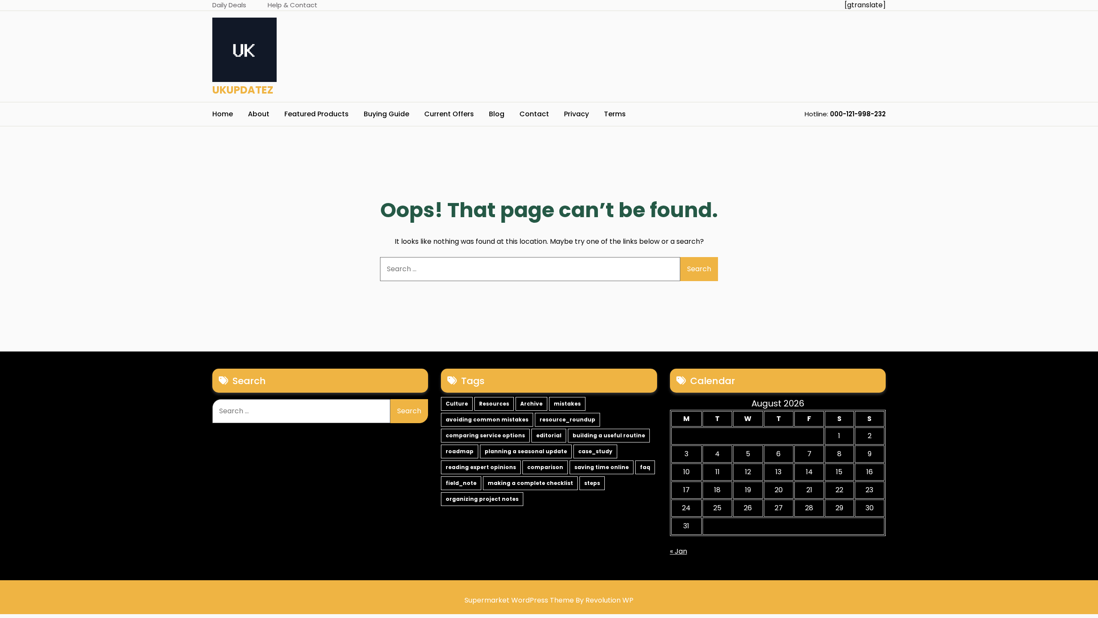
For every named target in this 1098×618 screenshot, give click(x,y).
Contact (534, 114)
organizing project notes (482, 499)
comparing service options (485, 435)
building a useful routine (609, 435)
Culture (457, 403)
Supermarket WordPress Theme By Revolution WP (549, 600)
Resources (494, 403)
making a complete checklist (530, 483)
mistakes (567, 403)
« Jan (678, 551)
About (258, 114)
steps (592, 483)
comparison (545, 467)
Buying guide (386, 114)
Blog (496, 114)
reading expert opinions (481, 467)
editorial (548, 435)
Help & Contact (292, 4)
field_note (461, 483)
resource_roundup (567, 419)
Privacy (576, 114)
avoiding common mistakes (487, 419)
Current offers (449, 114)
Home (222, 114)
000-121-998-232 (858, 113)
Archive (531, 403)
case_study (595, 451)
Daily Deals (229, 4)
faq (645, 467)
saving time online (601, 467)
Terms (615, 114)
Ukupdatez (242, 90)
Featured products (316, 114)
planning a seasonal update (526, 451)
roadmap (460, 451)
